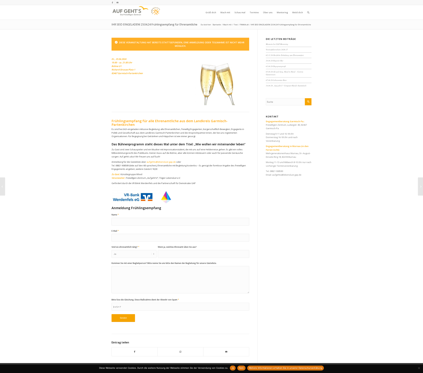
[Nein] (419, 368)
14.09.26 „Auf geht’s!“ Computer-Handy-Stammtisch (286, 85)
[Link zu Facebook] (112, 2)
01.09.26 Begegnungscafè (276, 66)
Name (115, 214)
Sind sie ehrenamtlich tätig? (125, 247)
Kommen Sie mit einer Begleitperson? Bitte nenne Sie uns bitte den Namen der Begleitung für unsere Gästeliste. (164, 263)
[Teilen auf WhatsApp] (180, 351)
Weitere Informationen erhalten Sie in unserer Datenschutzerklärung (285, 368)
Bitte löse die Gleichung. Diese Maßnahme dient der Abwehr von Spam (145, 299)
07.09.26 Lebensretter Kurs (276, 80)
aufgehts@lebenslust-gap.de (161, 161)
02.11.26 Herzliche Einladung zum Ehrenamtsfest (285, 55)
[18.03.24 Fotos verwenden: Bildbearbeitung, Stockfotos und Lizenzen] (2, 186)
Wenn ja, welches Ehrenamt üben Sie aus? (177, 247)
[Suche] (308, 12)
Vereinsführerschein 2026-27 (277, 49)
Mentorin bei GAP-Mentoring (277, 44)
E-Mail (115, 230)
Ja (232, 368)
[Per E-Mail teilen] (226, 351)
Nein (241, 368)
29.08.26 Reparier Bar (274, 60)
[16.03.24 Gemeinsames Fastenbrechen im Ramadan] (420, 186)
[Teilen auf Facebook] (134, 351)
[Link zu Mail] (117, 2)
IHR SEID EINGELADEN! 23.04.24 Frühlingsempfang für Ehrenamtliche (154, 24)
